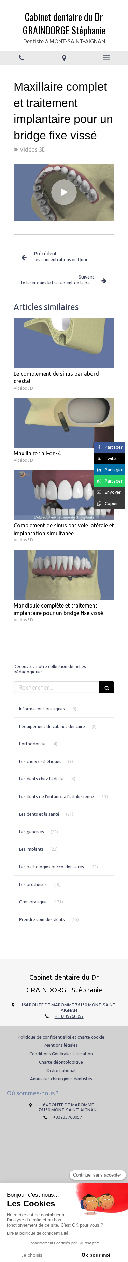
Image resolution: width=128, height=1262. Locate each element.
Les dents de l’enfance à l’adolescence (56, 796)
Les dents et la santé (39, 813)
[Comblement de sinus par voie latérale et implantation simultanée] (64, 495)
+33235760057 (69, 1016)
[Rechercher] (106, 687)
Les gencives (31, 831)
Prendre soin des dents (42, 919)
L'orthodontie (32, 743)
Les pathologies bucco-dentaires (51, 866)
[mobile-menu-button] (106, 57)
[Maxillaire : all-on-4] (64, 423)
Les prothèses (33, 884)
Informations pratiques (42, 708)
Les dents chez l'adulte (41, 778)
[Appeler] (21, 58)
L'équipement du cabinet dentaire (52, 726)
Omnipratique (33, 901)
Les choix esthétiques (40, 761)
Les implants (31, 849)
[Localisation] (64, 58)
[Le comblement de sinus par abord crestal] (64, 343)
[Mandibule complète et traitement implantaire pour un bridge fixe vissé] (64, 575)
